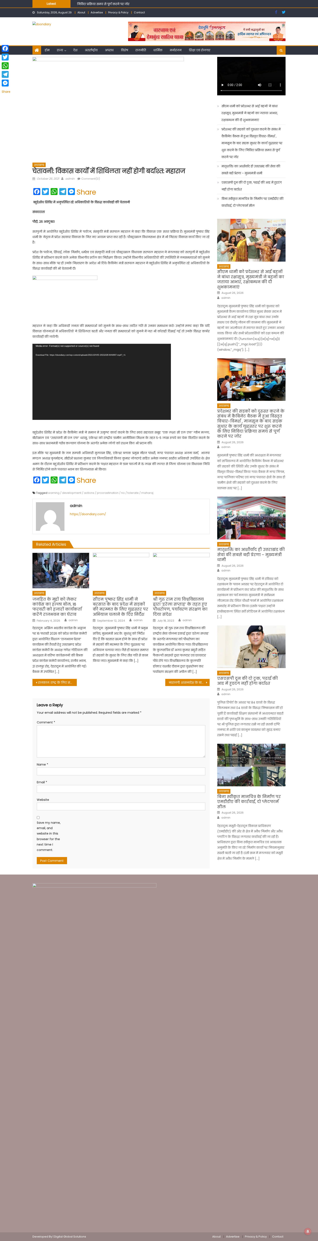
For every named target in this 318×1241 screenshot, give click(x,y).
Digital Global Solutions (70, 1237)
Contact (139, 12)
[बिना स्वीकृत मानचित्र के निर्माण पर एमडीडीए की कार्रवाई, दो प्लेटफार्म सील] (251, 765)
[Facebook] (6, 48)
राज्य (60, 50)
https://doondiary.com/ (88, 514)
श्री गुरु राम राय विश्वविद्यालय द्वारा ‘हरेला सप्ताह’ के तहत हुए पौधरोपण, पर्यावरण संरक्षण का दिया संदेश (180, 607)
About (81, 12)
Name (42, 764)
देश (75, 50)
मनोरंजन (175, 50)
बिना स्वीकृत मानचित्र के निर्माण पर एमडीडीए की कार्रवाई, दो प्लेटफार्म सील (252, 202)
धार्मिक (157, 50)
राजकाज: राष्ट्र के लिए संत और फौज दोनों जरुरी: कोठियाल (57, 682)
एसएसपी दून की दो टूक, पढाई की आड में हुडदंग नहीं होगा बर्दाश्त (252, 186)
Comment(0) (90, 179)
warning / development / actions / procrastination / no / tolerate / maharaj (100, 493)
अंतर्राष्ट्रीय (91, 50)
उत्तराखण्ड (39, 165)
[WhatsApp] (6, 65)
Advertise (97, 12)
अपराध (109, 50)
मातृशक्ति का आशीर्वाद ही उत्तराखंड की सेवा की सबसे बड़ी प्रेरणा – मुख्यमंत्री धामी (127, 4)
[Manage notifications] (307, 1231)
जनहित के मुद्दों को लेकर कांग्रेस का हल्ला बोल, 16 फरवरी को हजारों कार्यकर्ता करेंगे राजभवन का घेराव (57, 607)
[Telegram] (6, 74)
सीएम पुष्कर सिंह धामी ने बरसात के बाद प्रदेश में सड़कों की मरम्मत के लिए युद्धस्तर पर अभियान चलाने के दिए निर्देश (120, 607)
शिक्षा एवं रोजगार (199, 50)
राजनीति (140, 50)
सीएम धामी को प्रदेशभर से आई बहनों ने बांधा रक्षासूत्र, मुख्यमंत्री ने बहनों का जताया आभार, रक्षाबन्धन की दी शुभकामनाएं (250, 113)
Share (86, 192)
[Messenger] (6, 83)
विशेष (124, 50)
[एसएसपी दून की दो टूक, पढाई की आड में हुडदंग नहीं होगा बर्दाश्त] (251, 646)
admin (69, 179)
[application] (101, 382)
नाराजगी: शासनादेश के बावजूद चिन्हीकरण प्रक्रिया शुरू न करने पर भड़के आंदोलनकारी (189, 682)
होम (47, 50)
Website (43, 800)
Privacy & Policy (118, 12)
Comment (46, 722)
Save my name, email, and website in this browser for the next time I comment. (49, 836)
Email (42, 782)
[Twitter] (6, 57)
